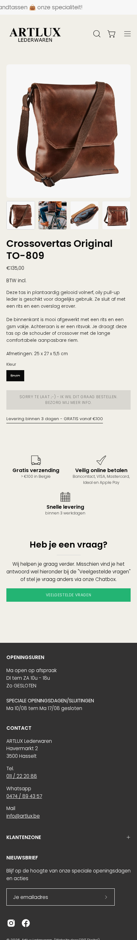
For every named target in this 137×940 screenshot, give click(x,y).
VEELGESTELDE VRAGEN (68, 595)
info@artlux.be (23, 816)
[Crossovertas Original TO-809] (20, 215)
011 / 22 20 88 (21, 776)
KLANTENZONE (23, 837)
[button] (96, 33)
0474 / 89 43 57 (24, 796)
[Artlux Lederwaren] (35, 33)
